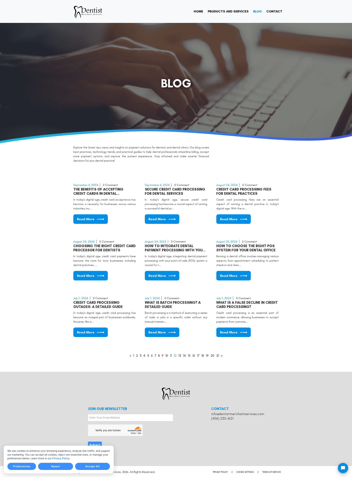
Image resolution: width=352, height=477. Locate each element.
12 (175, 356)
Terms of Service (271, 472)
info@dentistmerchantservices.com (237, 414)
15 (189, 356)
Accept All (92, 466)
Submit (94, 445)
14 (184, 356)
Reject (55, 466)
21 (217, 356)
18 (202, 356)
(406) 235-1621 (222, 418)
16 (193, 356)
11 (171, 356)
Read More (85, 219)
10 (166, 356)
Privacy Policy (60, 458)
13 (179, 356)
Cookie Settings (245, 472)
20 (212, 356)
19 (207, 356)
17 (198, 356)
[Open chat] (343, 468)
